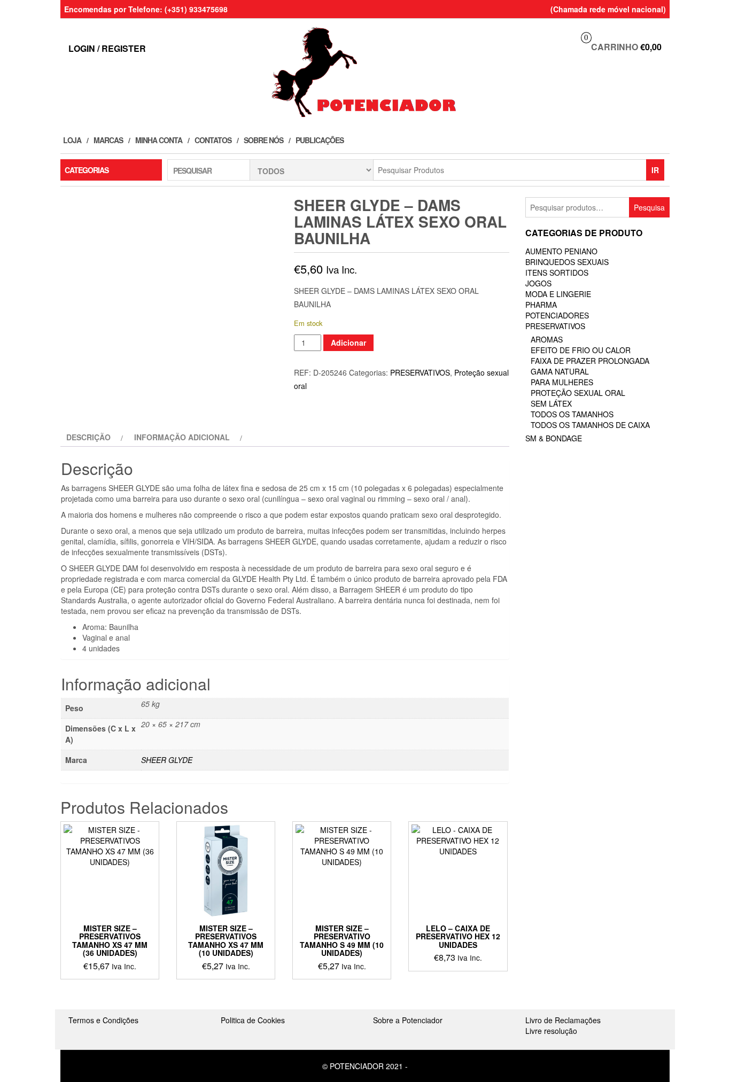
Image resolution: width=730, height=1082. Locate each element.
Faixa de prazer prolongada (590, 360)
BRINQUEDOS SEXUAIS (567, 261)
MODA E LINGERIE (558, 294)
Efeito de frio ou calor (581, 350)
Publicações (320, 140)
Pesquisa (649, 207)
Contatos (213, 140)
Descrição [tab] (88, 437)
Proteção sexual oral (578, 392)
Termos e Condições (103, 1020)
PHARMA (541, 304)
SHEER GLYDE (166, 759)
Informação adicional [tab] (182, 437)
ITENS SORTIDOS (556, 272)
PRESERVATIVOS (420, 372)
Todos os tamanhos (572, 414)
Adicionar (348, 342)
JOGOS (538, 283)
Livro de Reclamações (563, 1020)
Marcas (108, 140)
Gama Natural (560, 371)
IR (655, 170)
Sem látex (551, 403)
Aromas (547, 339)
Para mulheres (562, 382)
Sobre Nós (263, 140)
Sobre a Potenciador (407, 1020)
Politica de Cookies (253, 1020)
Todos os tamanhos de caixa (590, 424)
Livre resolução (551, 1030)
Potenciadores (557, 315)
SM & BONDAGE (553, 438)
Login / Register (107, 48)
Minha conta (158, 140)
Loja (72, 140)
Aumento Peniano (561, 251)
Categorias (86, 170)
